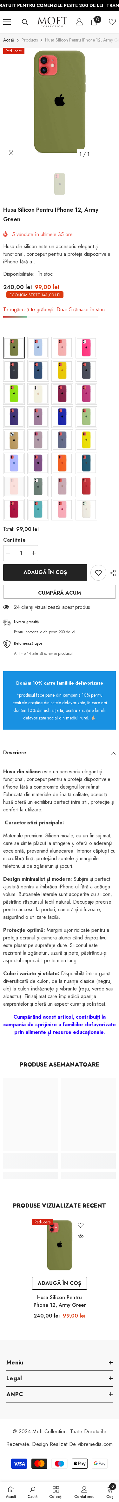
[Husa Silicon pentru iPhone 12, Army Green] (59, 1246)
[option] (59, 104)
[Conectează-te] (79, 21)
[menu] (7, 22)
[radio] (14, 347)
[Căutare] (25, 22)
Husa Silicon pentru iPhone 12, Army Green (59, 1301)
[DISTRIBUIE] (111, 573)
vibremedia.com (95, 1444)
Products (30, 40)
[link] (30, 1161)
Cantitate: (15, 540)
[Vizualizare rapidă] (80, 1236)
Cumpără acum (59, 592)
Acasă (8, 40)
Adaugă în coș (45, 572)
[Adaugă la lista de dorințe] (98, 573)
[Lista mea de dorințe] (112, 21)
